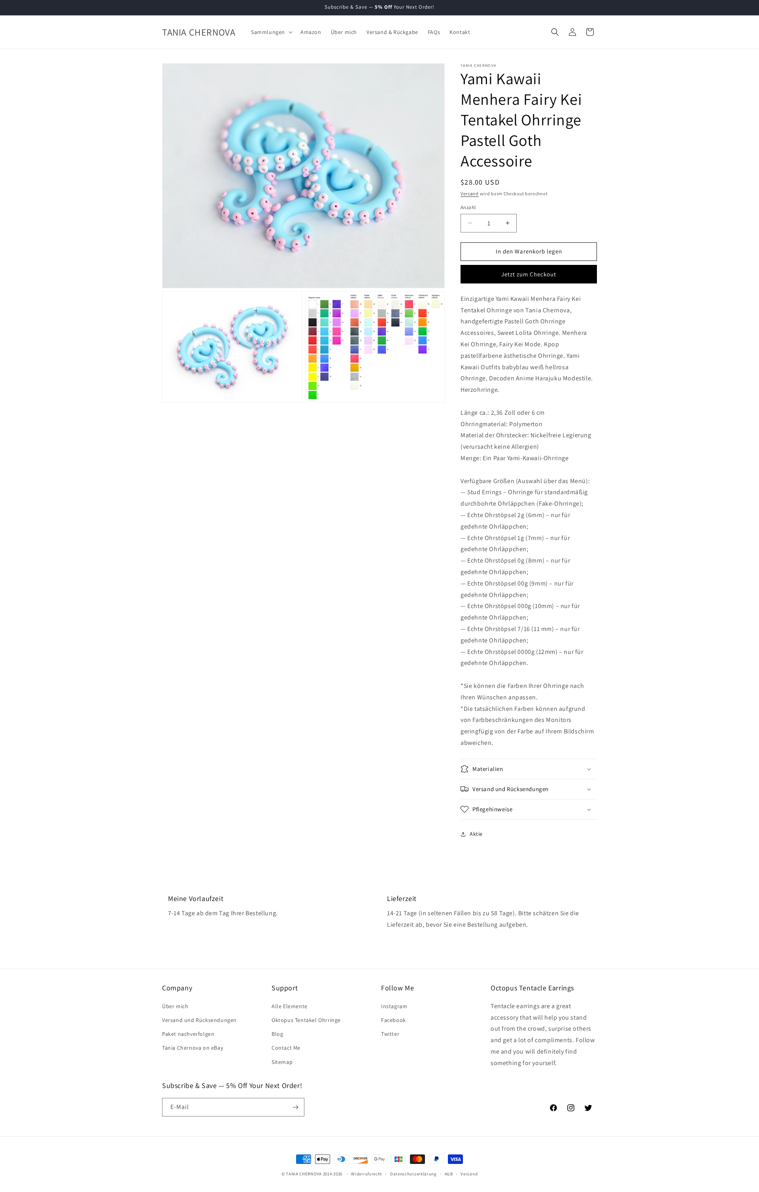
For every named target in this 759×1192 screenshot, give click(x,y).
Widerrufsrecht (366, 1174)
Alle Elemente (290, 1006)
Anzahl (468, 207)
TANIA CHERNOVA (304, 1174)
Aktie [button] (476, 833)
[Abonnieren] (295, 1107)
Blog (277, 1033)
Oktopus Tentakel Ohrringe (306, 1020)
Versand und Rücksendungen (199, 1020)
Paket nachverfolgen (188, 1033)
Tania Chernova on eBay (192, 1047)
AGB (449, 1174)
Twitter (390, 1033)
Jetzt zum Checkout (528, 274)
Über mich (175, 1006)
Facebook (393, 1020)
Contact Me (286, 1047)
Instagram (394, 1006)
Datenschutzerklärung (413, 1174)
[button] (271, 32)
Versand (470, 193)
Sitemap (282, 1061)
